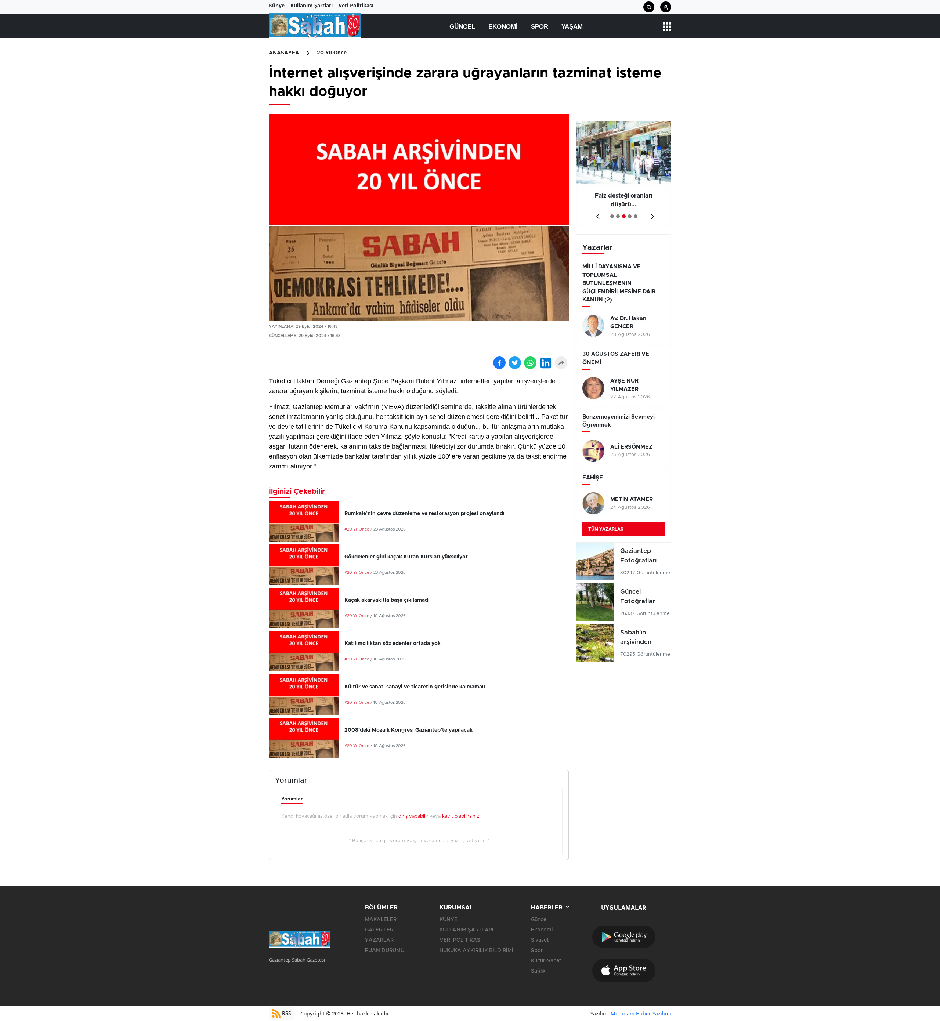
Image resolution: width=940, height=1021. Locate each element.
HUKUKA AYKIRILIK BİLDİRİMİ (476, 950)
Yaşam (572, 26)
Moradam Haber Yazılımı (641, 1013)
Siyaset (540, 940)
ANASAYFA (284, 52)
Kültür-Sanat (546, 960)
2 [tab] (618, 216)
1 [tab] (612, 216)
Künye (277, 5)
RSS (286, 1013)
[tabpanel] (623, 174)
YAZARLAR (379, 940)
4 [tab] (630, 216)
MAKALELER (381, 919)
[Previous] (596, 214)
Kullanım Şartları (311, 5)
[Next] (651, 214)
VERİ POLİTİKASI (461, 940)
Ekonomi (503, 26)
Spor (539, 26)
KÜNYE (449, 919)
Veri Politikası (356, 5)
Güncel (462, 26)
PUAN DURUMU (384, 950)
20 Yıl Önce (332, 52)
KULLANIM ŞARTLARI (467, 930)
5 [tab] (635, 216)
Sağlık (538, 971)
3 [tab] (624, 216)
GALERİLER (379, 930)
